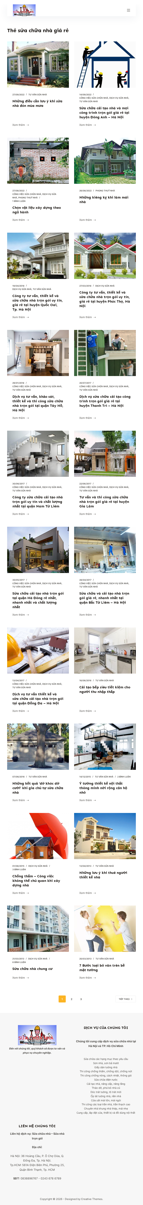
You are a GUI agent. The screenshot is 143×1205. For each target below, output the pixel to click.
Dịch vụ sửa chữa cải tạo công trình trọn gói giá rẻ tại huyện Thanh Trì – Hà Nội (105, 401)
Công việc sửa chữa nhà (93, 98)
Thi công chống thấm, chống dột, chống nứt (106, 1071)
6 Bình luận (19, 962)
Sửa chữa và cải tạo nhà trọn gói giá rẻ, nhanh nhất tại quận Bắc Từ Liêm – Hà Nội (104, 598)
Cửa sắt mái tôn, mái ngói (106, 1100)
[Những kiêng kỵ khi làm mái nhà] (105, 161)
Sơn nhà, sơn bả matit (106, 1063)
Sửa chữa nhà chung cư (32, 969)
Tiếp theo (124, 999)
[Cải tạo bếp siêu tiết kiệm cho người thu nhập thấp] (105, 650)
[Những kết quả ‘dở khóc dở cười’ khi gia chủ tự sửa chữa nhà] (38, 747)
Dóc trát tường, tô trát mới (106, 1092)
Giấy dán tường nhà (105, 1067)
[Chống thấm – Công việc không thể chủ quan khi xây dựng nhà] (38, 836)
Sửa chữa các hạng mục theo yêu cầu (106, 1058)
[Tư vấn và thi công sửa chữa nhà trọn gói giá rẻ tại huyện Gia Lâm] (105, 454)
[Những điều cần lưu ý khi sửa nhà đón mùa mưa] (38, 64)
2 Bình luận (124, 776)
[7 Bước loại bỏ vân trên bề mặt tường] (105, 929)
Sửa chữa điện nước (106, 1079)
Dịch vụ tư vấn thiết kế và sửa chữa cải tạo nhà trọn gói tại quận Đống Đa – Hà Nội (37, 698)
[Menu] (128, 10)
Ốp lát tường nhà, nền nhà (106, 1096)
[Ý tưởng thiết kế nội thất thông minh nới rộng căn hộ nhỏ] (105, 747)
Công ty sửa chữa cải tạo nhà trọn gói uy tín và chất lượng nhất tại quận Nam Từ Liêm (37, 501)
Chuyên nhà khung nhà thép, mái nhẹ (106, 1108)
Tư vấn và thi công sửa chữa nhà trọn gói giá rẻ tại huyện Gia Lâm (104, 501)
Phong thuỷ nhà (28, 197)
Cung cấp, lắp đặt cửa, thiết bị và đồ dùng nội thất (106, 1112)
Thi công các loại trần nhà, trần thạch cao (106, 1104)
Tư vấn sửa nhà (37, 94)
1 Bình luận (18, 201)
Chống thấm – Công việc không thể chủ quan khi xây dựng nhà (36, 880)
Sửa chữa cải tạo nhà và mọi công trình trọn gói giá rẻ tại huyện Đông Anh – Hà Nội (104, 112)
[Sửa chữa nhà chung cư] (38, 929)
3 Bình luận (19, 869)
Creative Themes (91, 1199)
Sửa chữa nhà (41, 1133)
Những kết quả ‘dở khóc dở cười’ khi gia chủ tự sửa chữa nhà (37, 788)
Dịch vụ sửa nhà (119, 98)
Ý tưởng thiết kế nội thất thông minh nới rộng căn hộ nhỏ (103, 788)
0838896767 (29, 1178)
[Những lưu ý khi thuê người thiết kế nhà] (105, 836)
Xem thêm (18, 125)
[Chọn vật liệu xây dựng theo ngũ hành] (38, 161)
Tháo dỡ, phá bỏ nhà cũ (106, 1087)
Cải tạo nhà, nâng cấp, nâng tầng (106, 1083)
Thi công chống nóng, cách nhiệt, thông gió (106, 1075)
